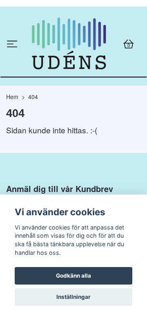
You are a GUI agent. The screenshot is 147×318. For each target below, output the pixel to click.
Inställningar (73, 297)
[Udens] (70, 72)
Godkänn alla (73, 275)
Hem (12, 153)
